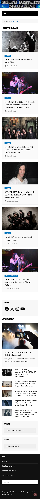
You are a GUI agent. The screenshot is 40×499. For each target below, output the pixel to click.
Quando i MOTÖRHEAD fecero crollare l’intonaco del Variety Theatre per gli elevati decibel (26, 393)
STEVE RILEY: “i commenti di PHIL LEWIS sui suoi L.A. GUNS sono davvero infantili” (20, 195)
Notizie (8, 55)
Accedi (4, 461)
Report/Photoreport (11, 275)
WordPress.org (7, 475)
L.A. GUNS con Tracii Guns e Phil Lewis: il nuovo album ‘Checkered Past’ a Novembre (19, 149)
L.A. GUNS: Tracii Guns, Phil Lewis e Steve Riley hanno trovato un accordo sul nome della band (20, 104)
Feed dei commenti (9, 471)
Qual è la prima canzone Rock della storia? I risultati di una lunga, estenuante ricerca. (25, 384)
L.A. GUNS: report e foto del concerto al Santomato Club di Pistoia (18, 282)
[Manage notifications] (35, 494)
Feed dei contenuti (8, 466)
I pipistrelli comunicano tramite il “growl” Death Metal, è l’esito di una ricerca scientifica (26, 403)
